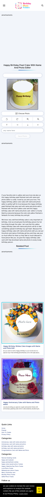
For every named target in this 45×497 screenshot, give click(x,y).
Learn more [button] (23, 494)
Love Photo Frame (7, 468)
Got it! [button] (39, 490)
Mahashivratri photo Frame (10, 470)
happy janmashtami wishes (10, 462)
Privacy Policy (6, 434)
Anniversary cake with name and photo (14, 442)
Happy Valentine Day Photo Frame (12, 466)
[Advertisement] (22, 40)
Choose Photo (24, 75)
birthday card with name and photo (13, 448)
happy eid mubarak (8, 460)
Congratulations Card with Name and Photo (15, 450)
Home (3, 428)
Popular (4, 430)
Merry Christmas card (8, 472)
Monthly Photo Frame (8, 474)
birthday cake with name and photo (13, 446)
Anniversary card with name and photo (14, 444)
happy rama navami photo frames (12, 464)
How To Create (6, 432)
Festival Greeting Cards (9, 458)
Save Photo (22, 136)
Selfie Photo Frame (8, 476)
